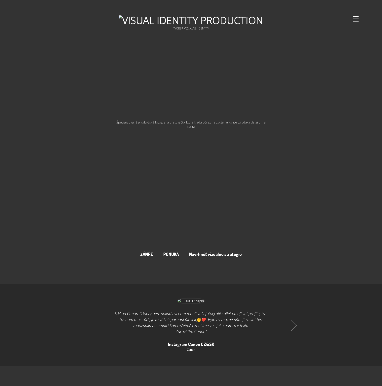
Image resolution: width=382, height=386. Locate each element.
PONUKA (171, 254)
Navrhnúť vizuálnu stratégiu (215, 254)
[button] (89, 325)
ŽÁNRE (146, 254)
